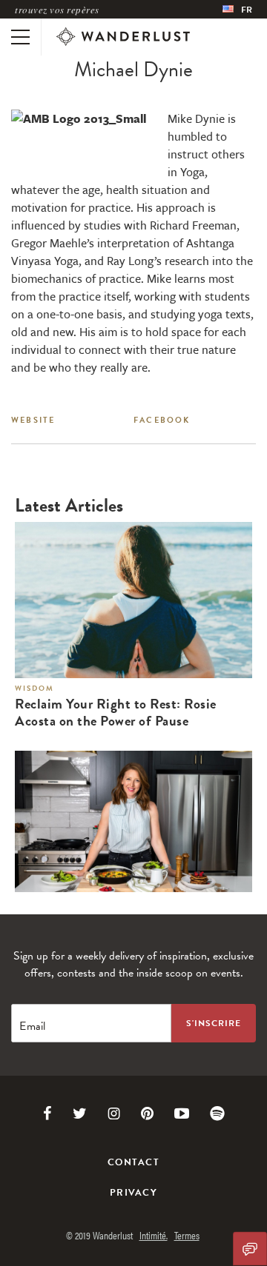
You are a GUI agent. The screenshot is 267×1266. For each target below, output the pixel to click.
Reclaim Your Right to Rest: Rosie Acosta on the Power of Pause (116, 713)
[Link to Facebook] (47, 1113)
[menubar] (237, 9)
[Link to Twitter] (80, 1113)
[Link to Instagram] (114, 1113)
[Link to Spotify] (217, 1113)
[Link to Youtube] (181, 1113)
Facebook (162, 420)
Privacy (133, 1192)
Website (33, 420)
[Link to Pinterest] (147, 1113)
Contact (133, 1162)
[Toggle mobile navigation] (20, 37)
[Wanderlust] (123, 37)
